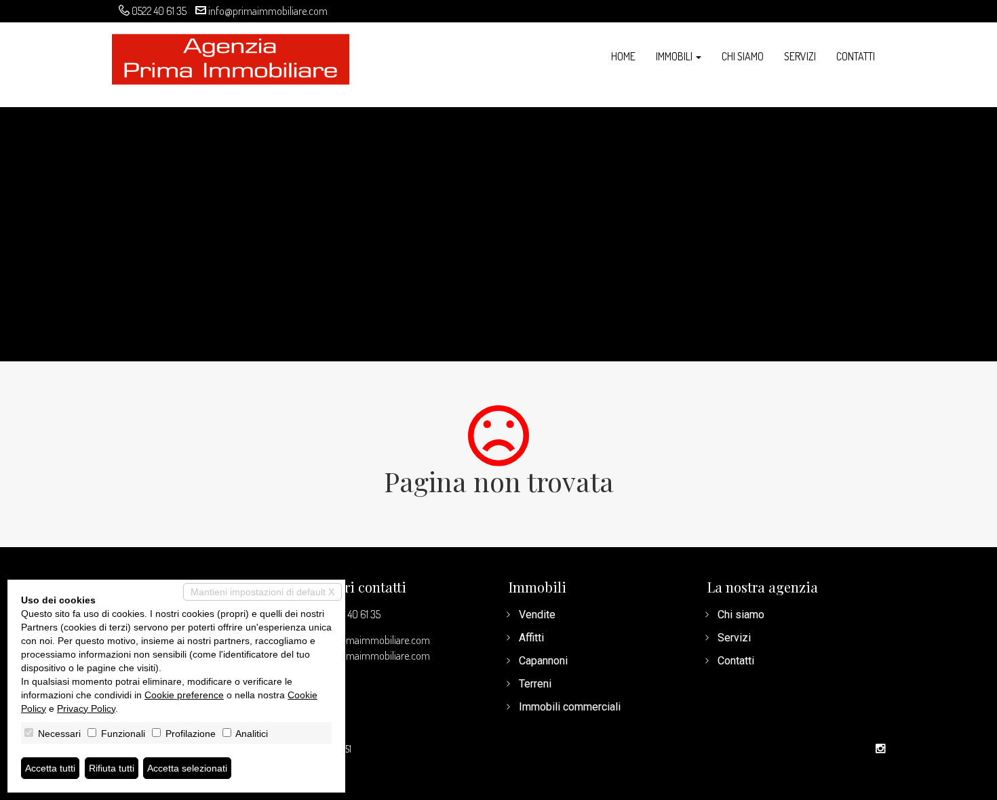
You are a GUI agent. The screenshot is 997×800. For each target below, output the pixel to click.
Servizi (800, 56)
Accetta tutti (50, 768)
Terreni (535, 683)
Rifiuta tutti (111, 768)
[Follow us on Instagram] (880, 749)
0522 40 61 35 (159, 11)
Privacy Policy (86, 708)
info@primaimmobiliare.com (268, 11)
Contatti (855, 56)
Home (623, 56)
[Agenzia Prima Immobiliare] (230, 58)
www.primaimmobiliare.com (370, 655)
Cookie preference (184, 694)
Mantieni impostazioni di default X (262, 591)
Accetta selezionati (187, 768)
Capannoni (543, 660)
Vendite (537, 614)
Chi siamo (743, 56)
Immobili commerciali (570, 706)
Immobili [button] (675, 56)
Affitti (531, 637)
